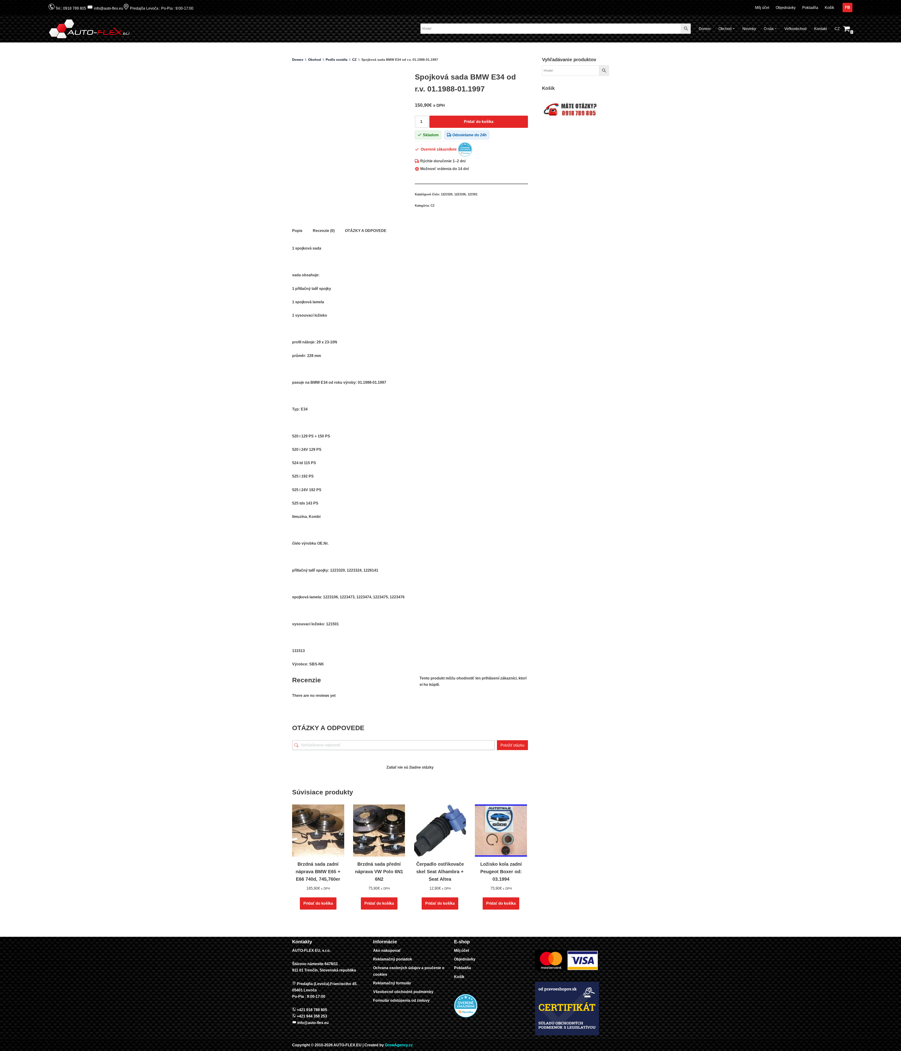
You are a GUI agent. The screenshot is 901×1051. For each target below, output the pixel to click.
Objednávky (786, 8)
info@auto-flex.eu (108, 8)
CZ (837, 29)
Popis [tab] (297, 231)
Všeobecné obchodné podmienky (403, 992)
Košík (829, 8)
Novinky (749, 29)
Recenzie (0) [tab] (324, 231)
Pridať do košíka (478, 122)
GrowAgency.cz (399, 1045)
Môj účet (762, 8)
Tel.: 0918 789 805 (70, 8)
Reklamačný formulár (392, 983)
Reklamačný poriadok (392, 959)
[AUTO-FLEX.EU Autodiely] (90, 28)
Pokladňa (810, 8)
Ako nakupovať (387, 950)
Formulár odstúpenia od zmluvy (401, 1000)
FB (847, 7)
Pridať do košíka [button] (318, 903)
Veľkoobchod (795, 29)
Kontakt (820, 29)
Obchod (314, 59)
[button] (734, 29)
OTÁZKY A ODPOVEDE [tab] (365, 231)
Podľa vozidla (336, 59)
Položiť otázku (512, 745)
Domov (705, 29)
